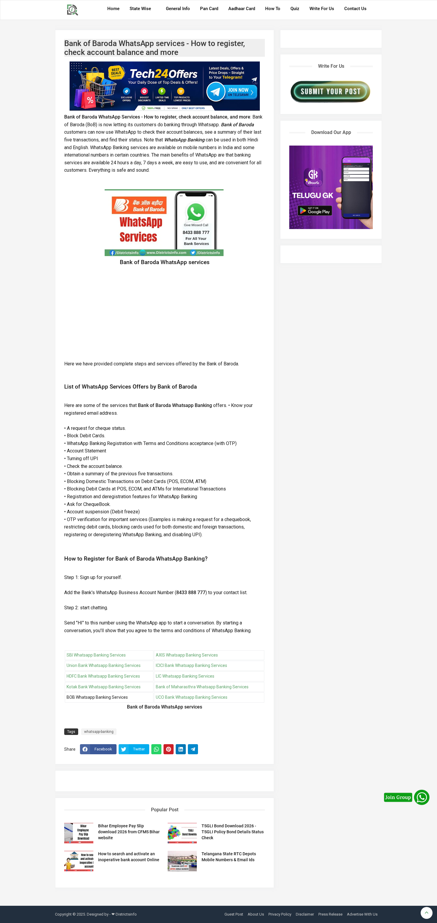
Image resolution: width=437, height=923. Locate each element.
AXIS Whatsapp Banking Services (187, 655)
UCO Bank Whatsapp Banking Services (191, 697)
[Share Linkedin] (181, 749)
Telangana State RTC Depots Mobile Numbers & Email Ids (229, 856)
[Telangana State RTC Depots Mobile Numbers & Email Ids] (182, 861)
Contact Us (355, 8)
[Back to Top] (427, 913)
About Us (256, 914)
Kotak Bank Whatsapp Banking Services (104, 686)
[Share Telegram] (193, 749)
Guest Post (233, 914)
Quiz (294, 8)
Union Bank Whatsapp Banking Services (104, 665)
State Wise (140, 8)
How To (272, 8)
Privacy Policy (279, 914)
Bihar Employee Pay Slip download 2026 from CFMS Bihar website (129, 831)
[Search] (375, 10)
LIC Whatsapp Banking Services (185, 676)
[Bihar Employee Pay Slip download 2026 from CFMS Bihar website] (78, 833)
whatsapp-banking (99, 732)
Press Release (330, 914)
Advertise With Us (362, 914)
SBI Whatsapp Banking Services (96, 655)
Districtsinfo (126, 914)
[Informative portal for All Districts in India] (74, 10)
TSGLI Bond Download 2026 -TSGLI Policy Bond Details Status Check (233, 831)
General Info (178, 8)
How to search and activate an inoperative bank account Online (128, 856)
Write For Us (321, 8)
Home (113, 8)
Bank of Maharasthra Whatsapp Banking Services (202, 686)
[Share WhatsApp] (156, 749)
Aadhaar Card (241, 8)
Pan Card (209, 8)
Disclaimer (305, 914)
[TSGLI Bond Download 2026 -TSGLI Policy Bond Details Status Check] (182, 833)
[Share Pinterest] (169, 749)
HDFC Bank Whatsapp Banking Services (103, 676)
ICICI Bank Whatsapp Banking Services (191, 665)
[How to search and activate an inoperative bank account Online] (78, 861)
